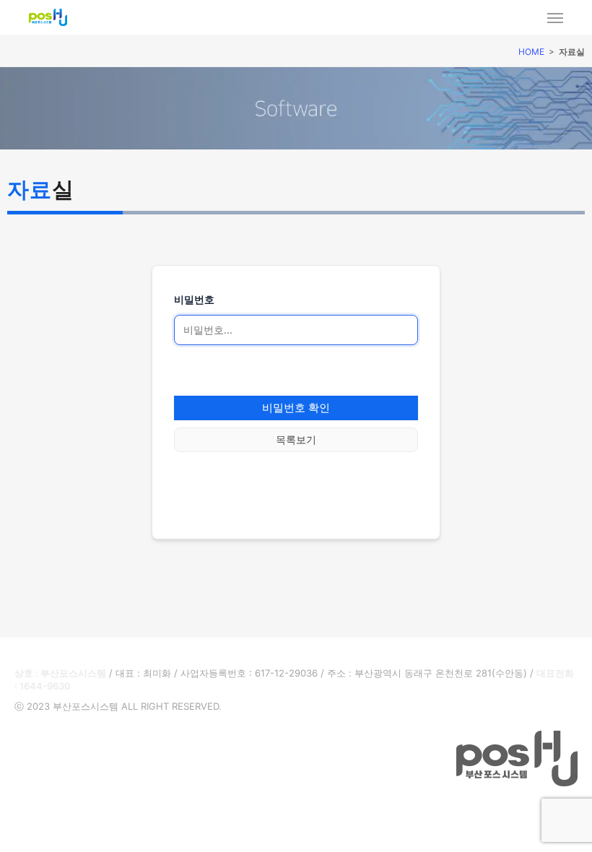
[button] (13, 839)
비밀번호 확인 (296, 407)
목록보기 (296, 439)
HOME (531, 51)
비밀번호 (194, 299)
